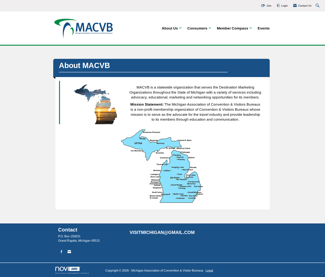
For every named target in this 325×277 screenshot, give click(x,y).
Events (264, 28)
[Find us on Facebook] (61, 252)
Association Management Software (72, 273)
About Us (170, 28)
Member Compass (233, 28)
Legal (209, 270)
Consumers (197, 28)
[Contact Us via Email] (69, 252)
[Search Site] (318, 5)
